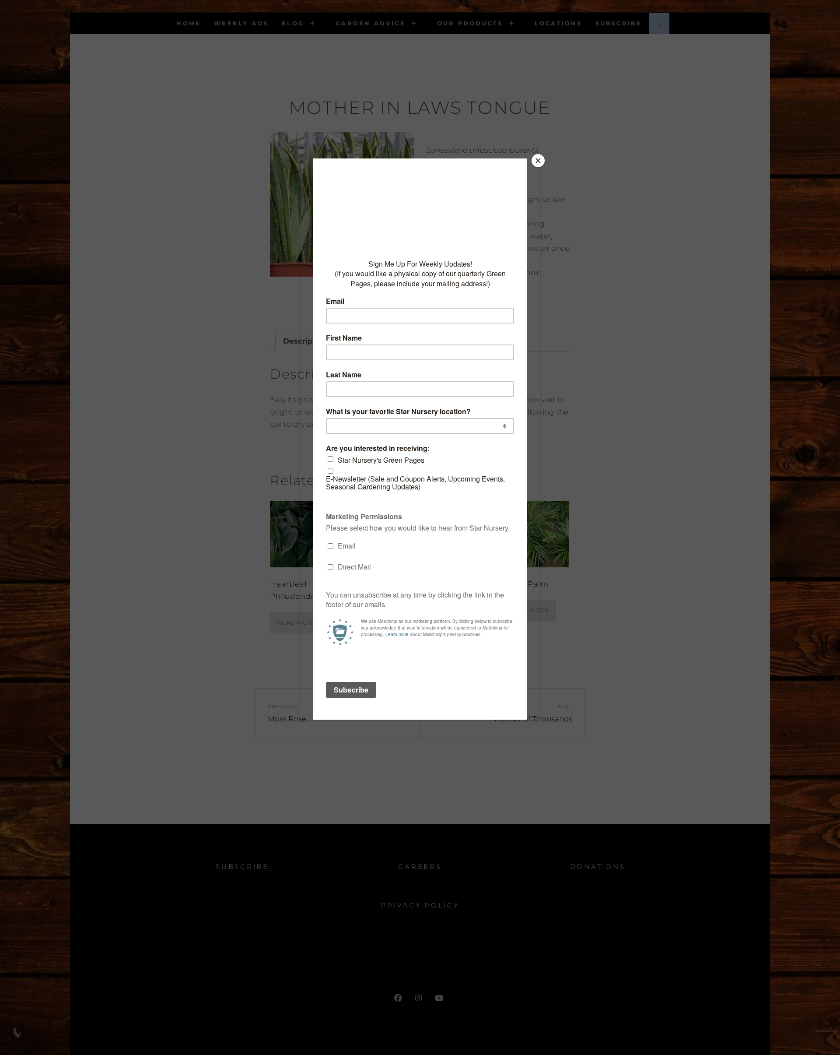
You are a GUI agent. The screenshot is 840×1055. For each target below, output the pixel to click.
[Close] (538, 160)
